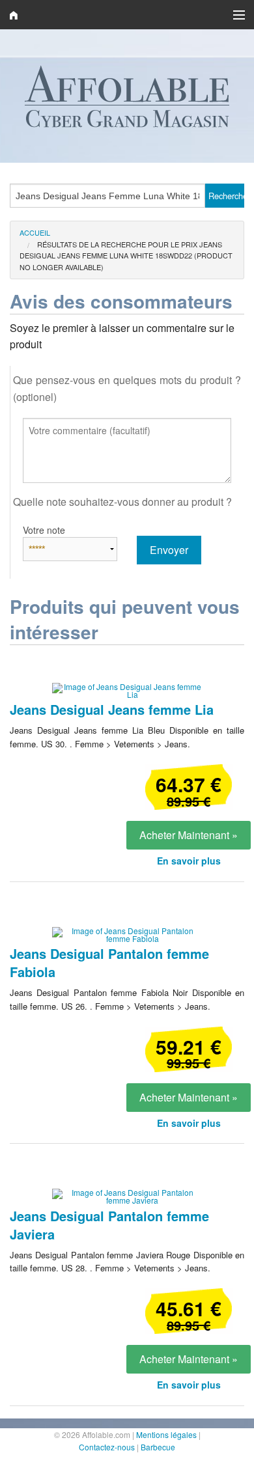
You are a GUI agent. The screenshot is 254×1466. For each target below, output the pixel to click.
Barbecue (158, 1446)
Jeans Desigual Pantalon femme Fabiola (109, 962)
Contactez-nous (107, 1446)
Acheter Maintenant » (188, 834)
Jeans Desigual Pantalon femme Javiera (109, 1224)
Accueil (35, 232)
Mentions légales (166, 1434)
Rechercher (226, 195)
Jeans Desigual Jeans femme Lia (112, 709)
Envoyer (169, 549)
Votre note (44, 529)
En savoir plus (189, 860)
